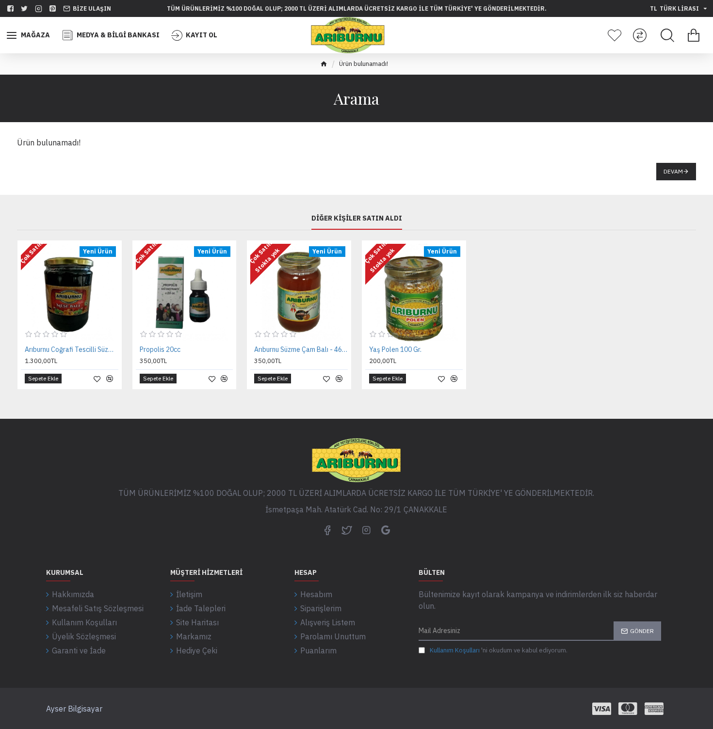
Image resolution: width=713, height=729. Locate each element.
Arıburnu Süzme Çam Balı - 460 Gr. (301, 349)
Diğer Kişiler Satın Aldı (356, 218)
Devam (673, 171)
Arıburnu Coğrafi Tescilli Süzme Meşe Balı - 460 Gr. (71, 349)
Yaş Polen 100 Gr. (395, 349)
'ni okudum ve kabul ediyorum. (498, 650)
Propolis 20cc (160, 349)
